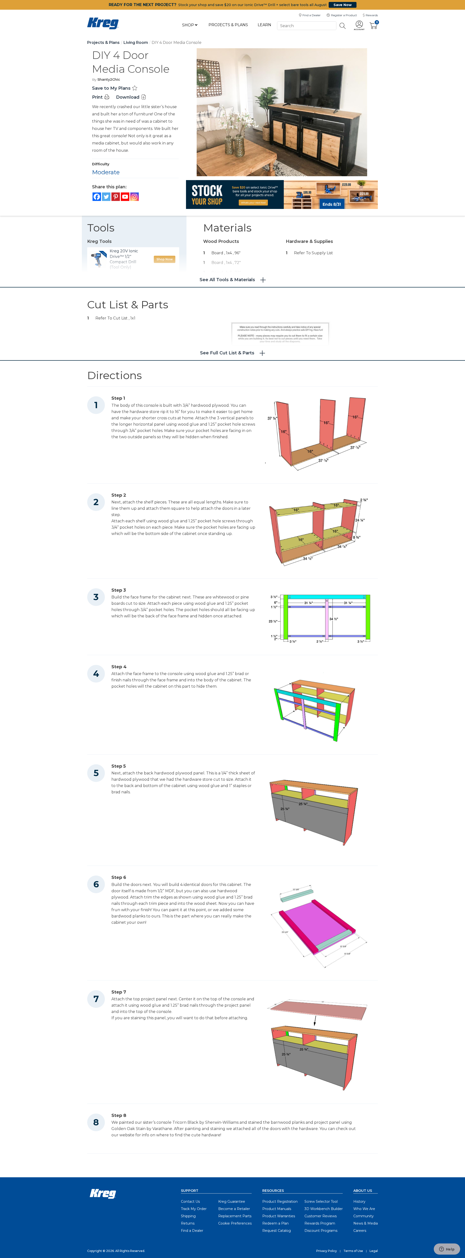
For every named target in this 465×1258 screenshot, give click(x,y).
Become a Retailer (234, 1209)
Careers (359, 1230)
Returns (187, 1223)
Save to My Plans (112, 88)
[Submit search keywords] (343, 26)
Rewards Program (319, 1223)
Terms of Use (353, 1251)
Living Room (136, 42)
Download (128, 97)
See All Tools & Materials (227, 279)
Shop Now (164, 259)
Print (98, 97)
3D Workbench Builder (323, 1209)
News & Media (365, 1223)
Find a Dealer (192, 1230)
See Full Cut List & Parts (227, 353)
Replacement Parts (234, 1216)
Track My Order (194, 1209)
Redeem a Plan (275, 1223)
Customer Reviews (320, 1216)
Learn (264, 25)
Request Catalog (276, 1230)
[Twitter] (106, 196)
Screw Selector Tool (321, 1201)
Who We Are (364, 1209)
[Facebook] (97, 196)
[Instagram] (134, 196)
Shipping (188, 1216)
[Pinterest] (115, 196)
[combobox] (306, 25)
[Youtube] (125, 196)
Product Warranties (278, 1216)
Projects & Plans (228, 25)
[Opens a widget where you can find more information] (447, 1249)
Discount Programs (320, 1230)
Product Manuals (276, 1209)
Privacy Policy (326, 1251)
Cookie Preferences (235, 1223)
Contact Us (190, 1201)
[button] (359, 26)
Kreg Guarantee (231, 1201)
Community (363, 1216)
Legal (374, 1251)
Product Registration (280, 1201)
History (359, 1201)
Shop (188, 25)
